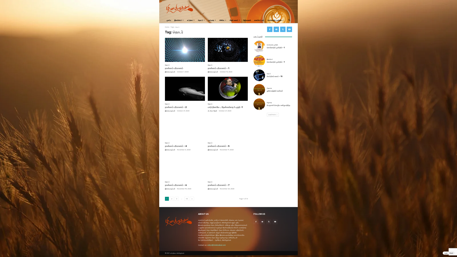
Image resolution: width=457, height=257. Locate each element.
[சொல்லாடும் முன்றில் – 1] (259, 46)
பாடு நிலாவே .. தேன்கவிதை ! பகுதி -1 (225, 107)
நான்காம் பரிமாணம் (174, 68)
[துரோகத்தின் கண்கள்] (259, 90)
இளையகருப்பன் (170, 72)
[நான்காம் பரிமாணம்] (185, 50)
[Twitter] (283, 29)
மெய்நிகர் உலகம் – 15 (275, 76)
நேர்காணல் (247, 20)
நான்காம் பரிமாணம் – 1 (218, 68)
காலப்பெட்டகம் (259, 20)
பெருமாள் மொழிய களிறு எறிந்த (278, 105)
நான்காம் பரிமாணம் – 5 (218, 146)
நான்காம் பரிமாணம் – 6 (176, 185)
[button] (289, 20)
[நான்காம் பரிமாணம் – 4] (185, 128)
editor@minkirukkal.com (216, 245)
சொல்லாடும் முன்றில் (275, 20)
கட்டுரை (190, 20)
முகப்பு (169, 20)
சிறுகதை (269, 88)
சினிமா (221, 20)
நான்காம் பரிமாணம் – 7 (218, 185)
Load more (272, 115)
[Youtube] (289, 29)
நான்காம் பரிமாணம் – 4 (176, 146)
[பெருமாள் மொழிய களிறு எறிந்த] (259, 104)
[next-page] (192, 199)
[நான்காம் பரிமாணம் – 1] (228, 50)
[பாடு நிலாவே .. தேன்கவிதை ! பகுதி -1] (228, 89)
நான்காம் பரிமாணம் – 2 (176, 107)
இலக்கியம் (178, 20)
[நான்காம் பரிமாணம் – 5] (228, 128)
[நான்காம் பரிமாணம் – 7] (228, 167)
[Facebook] (269, 29)
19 (187, 199)
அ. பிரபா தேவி (212, 111)
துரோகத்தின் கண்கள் (275, 91)
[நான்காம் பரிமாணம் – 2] (185, 89)
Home (167, 27)
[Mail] (276, 29)
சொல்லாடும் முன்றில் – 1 (276, 48)
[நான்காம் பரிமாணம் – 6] (185, 167)
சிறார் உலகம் (234, 20)
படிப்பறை (211, 20)
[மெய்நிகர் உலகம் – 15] (259, 75)
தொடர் (200, 20)
